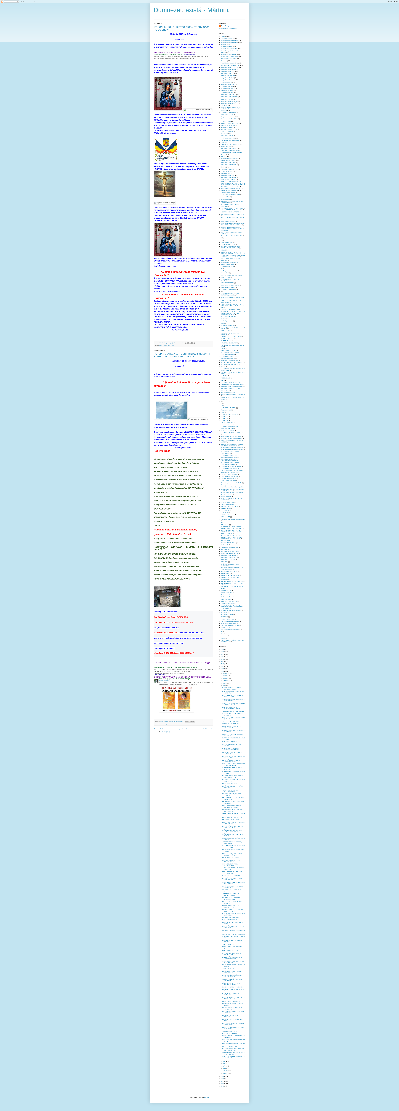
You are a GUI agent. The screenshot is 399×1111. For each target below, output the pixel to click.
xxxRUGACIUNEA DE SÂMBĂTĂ (230, 285)
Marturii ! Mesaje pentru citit (228, 54)
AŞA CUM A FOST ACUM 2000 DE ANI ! (232, 438)
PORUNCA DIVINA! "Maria (228, 543)
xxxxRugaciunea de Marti (228, 180)
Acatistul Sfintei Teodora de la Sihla (231, 436)
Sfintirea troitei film (226, 595)
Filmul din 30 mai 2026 (227, 502)
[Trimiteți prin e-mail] (186, 343)
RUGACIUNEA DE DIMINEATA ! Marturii (232, 386)
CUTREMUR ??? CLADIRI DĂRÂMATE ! (233, 934)
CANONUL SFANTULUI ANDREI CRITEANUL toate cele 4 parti (230, 460)
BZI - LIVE (223, 156)
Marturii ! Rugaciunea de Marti (229, 158)
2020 (222, 664)
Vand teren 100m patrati (227, 619)
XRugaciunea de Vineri (227, 266)
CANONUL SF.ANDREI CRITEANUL (231, 466)
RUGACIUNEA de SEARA (228, 560)
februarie (225, 1071)
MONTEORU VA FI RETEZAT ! (230, 951)
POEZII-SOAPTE (225, 540)
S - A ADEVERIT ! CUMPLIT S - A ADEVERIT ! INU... (231, 953)
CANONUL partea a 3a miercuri (230, 468)
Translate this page (189, 54)
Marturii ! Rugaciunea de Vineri (229, 262)
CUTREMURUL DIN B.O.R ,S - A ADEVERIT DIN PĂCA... (231, 894)
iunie (224, 1061)
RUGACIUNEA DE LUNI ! (228, 71)
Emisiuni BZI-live (225, 173)
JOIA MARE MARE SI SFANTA (229, 506)
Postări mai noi (158, 729)
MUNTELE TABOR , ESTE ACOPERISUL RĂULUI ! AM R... (232, 707)
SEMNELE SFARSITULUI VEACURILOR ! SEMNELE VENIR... (233, 704)
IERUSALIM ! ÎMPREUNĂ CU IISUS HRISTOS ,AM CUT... (232, 975)
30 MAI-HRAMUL (226, 121)
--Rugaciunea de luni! (227, 86)
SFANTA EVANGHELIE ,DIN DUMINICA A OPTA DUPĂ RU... (233, 700)
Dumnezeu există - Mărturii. (192, 10)
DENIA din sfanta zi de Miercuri (229, 364)
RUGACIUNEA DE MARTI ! (228, 95)
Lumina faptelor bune (227, 321)
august (225, 683)
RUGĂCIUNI (224, 562)
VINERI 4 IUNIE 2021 (227, 615)
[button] (181, 54)
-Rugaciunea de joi (226, 410)
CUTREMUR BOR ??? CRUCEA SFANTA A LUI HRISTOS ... (231, 806)
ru (221, 403)
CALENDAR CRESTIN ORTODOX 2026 (232, 450)
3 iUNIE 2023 (224, 416)
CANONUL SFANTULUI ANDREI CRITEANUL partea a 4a (230, 357)
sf (221, 238)
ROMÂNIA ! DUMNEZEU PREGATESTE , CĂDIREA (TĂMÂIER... (233, 764)
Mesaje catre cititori (226, 46)
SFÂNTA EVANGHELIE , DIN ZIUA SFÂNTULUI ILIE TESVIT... (231, 830)
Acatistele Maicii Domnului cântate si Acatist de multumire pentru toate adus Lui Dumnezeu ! (232, 228)
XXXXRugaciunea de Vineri (228, 623)
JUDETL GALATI (225, 378)
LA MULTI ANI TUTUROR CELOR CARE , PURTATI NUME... (233, 823)
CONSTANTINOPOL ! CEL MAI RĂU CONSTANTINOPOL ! (232, 910)
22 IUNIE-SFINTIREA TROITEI (229, 414)
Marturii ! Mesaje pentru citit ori (229, 63)
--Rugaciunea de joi (226, 82)
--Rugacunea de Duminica (228, 112)
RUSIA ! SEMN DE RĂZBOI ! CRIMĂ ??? (233, 1044)
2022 (222, 659)
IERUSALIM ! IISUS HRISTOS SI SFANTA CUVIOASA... (231, 688)
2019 (222, 666)
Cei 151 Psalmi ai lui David (228, 480)
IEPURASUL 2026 (226, 146)
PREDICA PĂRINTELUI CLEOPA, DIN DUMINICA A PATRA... (233, 1049)
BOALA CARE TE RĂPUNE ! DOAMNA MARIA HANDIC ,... (233, 1024)
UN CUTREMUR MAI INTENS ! (231, 820)
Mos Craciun (224, 134)
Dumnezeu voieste (226, 496)
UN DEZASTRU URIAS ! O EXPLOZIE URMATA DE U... (233, 798)
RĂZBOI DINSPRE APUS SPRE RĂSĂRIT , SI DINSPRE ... (231, 983)
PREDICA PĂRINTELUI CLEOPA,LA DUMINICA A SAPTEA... (232, 776)
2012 (222, 1086)
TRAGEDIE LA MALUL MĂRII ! (230, 724)
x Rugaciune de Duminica (228, 192)
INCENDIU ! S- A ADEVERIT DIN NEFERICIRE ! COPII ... (231, 898)
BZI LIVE (223, 250)
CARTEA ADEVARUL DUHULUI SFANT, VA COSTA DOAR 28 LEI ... (182, 677)
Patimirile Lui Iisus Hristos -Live (229, 547)
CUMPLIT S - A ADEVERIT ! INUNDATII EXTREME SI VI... (233, 753)
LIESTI (223, 380)
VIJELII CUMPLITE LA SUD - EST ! (232, 721)
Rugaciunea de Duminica (228, 221)
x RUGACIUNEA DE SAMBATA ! (230, 150)
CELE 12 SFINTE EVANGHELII (229, 360)
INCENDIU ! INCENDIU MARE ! (231, 917)
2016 (222, 1076)
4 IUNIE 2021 (224, 418)
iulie (224, 685)
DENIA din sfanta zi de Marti (228, 316)
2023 (222, 656)
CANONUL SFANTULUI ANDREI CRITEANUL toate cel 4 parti (230, 456)
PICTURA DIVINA (226, 331)
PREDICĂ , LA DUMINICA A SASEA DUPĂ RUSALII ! (232, 879)
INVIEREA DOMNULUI (227, 504)
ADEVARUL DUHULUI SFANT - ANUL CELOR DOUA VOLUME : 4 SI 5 (231, 247)
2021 (222, 661)
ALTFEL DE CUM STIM (227, 430)
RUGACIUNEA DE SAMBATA (229, 148)
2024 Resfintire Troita (227, 242)
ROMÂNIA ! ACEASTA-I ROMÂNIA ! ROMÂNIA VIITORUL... (232, 972)
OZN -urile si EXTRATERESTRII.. (230, 65)
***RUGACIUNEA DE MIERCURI (230, 144)
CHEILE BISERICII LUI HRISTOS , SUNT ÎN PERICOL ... (232, 842)
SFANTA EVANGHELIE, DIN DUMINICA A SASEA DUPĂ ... (233, 882)
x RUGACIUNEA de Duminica (229, 169)
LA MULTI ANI (224, 513)
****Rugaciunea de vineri (228, 138)
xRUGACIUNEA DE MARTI (228, 160)
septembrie (226, 680)
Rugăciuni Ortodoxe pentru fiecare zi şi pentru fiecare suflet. (232, 568)
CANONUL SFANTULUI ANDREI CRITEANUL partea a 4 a (230, 353)
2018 (222, 668)
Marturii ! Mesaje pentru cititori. (229, 42)
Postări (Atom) (166, 732)
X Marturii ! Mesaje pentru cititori (230, 123)
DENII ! (223, 366)
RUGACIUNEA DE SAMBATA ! (229, 101)
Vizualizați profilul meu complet (228, 28)
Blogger (206, 1097)
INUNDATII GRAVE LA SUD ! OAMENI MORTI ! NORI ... (233, 1012)
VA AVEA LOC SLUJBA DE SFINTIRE (231, 610)
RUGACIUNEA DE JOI (227, 73)
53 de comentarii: (178, 343)
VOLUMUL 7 (224, 617)
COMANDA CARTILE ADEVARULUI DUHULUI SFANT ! (231, 301)
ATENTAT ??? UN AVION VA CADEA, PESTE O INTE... (232, 734)
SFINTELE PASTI (225, 573)
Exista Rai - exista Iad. (227, 131)
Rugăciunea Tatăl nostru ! (228, 392)
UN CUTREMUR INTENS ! (229, 783)
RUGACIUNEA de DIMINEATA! (229, 558)
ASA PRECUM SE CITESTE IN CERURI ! (232, 433)
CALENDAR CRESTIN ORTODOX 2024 (232, 448)
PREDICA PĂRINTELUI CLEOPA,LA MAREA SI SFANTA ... (232, 827)
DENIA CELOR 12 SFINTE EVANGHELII (232, 362)
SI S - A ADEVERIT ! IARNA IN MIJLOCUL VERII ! (230, 864)
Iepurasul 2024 (225, 197)
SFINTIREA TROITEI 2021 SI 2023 (230, 575)
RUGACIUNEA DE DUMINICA (229, 97)
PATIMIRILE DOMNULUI (228, 325)
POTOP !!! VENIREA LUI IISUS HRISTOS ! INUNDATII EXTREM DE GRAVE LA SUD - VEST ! (182, 355)
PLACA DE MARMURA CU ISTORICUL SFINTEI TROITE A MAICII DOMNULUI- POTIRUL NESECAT (232, 532)
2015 (222, 1079)
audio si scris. (224, 627)
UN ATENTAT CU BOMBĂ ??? (230, 857)
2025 (222, 652)
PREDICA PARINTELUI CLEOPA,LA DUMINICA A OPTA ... (232, 696)
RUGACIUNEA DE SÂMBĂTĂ (229, 103)
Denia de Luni (225, 273)
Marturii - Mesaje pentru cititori (229, 56)
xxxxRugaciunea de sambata (229, 271)
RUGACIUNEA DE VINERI (228, 69)
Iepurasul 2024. (225, 199)
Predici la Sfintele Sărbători (228, 59)
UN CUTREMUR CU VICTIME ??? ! (232, 817)
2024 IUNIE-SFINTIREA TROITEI (230, 212)
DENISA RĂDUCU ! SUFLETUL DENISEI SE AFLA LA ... (231, 760)
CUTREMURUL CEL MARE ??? (231, 1001)
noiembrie (226, 676)
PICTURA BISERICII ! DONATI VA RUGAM (232, 218)
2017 (222, 671)
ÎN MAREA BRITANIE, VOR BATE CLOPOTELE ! (231, 794)
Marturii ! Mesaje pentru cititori (229, 40)
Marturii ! (223, 44)
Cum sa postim (225, 485)
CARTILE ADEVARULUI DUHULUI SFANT (233, 214)
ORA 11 (223, 323)
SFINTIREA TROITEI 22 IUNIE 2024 (231, 336)
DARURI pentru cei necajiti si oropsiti (231, 487)
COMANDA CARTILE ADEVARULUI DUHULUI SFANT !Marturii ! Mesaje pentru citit (233, 306)
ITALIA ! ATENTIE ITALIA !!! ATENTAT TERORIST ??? (232, 1008)
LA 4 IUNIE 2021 (225, 510)
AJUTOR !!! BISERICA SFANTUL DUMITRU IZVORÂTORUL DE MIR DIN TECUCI (233, 224)
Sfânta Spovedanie (226, 599)
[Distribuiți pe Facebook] (192, 343)
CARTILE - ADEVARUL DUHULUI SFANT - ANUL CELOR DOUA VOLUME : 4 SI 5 (233, 209)
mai (224, 1063)
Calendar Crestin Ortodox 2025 (229, 476)
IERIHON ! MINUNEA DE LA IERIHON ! (233, 987)
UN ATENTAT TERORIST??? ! (230, 1031)
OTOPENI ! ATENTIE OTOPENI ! (231, 876)
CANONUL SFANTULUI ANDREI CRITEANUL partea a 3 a (230, 294)
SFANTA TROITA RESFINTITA (229, 571)
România (223, 167)
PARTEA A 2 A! (225, 525)
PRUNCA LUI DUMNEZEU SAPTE (230, 382)
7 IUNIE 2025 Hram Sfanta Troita (230, 140)
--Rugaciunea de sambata (228, 80)
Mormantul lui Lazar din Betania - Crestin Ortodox (174, 52)
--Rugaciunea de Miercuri (228, 88)
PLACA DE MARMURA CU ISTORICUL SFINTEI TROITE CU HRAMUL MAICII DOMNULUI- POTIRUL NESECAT (232, 537)
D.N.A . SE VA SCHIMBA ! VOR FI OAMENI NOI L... (231, 994)
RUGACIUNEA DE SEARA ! (228, 555)
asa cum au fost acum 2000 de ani (230, 625)
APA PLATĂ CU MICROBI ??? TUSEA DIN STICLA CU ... (232, 927)
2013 (222, 1083)
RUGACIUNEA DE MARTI (228, 84)
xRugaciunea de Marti (227, 115)
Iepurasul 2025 (225, 142)
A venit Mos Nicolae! (226, 425)
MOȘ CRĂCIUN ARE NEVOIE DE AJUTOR (233, 519)
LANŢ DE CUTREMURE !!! (229, 1033)
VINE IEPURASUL (226, 341)
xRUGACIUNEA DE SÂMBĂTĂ (229, 190)
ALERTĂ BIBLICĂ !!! (228, 969)
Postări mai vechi (207, 729)
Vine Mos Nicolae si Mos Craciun (230, 621)
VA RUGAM (224, 612)
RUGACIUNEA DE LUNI (227, 175)
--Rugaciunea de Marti (227, 92)
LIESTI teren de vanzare (227, 515)
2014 (222, 1081)
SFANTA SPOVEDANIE (227, 264)
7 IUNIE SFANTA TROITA (228, 244)
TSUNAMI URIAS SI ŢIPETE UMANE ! (233, 711)
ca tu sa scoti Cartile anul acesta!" (230, 629)
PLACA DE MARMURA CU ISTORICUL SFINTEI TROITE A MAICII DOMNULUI (232, 527)
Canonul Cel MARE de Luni (228, 478)
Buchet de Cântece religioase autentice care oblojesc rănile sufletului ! (232, 445)
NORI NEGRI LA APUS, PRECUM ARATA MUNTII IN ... (231, 860)
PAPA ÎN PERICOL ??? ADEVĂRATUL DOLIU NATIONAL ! (233, 872)
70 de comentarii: (178, 721)
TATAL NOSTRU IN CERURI (229, 601)
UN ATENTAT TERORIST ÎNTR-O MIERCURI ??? (231, 727)
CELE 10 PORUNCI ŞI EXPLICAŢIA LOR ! (232, 297)
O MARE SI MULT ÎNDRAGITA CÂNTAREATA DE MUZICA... (231, 749)
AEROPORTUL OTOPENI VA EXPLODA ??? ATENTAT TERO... (233, 998)
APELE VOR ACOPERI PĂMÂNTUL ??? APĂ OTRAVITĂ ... (233, 1057)
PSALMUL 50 (224, 545)
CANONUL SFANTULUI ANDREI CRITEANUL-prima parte (230, 463)
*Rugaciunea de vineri (227, 99)
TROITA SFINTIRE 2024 (227, 603)
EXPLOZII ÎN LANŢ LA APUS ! (230, 742)
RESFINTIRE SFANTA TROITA (229, 553)
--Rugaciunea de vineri (227, 78)
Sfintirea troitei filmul (226, 597)
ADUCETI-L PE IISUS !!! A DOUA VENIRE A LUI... (231, 745)
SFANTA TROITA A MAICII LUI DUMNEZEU (233, 394)
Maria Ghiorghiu (164, 680)
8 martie (223, 348)
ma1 (222, 634)
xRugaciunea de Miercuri (228, 117)
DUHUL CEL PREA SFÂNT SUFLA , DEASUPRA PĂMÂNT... (232, 854)
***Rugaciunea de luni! (227, 90)
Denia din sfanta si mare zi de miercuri (231, 275)
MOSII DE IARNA (225, 277)
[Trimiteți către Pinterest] (194, 343)
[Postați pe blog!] (188, 343)
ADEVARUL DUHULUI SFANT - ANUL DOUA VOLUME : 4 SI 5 (231, 427)
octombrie (225, 678)
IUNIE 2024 (224, 376)
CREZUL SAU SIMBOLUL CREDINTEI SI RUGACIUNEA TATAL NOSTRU (232, 471)
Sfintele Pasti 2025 (226, 590)
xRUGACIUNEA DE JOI (227, 283)
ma (222, 268)
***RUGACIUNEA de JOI (228, 75)
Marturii (161, 345)
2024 (222, 412)
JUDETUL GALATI (226, 508)
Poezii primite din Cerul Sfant (229, 119)
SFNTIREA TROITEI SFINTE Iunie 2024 (232, 581)
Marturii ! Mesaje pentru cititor (229, 49)
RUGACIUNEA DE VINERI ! (228, 165)
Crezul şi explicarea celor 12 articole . (231, 483)
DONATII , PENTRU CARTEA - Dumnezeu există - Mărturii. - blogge (182, 663)
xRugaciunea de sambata (228, 125)
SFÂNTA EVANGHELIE (227, 339)
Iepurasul (223, 319)
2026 (222, 649)
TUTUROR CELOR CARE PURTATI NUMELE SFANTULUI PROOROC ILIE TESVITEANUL (232, 607)
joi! (221, 631)
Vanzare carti (224, 105)
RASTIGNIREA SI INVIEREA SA (230, 551)
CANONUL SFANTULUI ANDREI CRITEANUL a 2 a (230, 452)
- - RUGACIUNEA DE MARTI (229, 343)
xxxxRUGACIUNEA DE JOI (228, 408)
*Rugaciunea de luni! (227, 127)
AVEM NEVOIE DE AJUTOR (228, 351)
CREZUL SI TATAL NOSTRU (229, 474)
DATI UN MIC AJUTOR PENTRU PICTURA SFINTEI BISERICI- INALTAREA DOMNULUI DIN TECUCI (233, 313)
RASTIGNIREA (225, 549)
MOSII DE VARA (225, 517)
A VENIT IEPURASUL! (227, 423)
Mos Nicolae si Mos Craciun (229, 129)
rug (222, 406)
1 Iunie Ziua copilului (227, 171)
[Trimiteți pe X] (190, 343)
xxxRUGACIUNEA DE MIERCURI (230, 195)
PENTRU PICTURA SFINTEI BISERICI (231, 236)
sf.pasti (223, 638)
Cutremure (224, 61)
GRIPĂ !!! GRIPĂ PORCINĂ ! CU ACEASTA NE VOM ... (231, 790)
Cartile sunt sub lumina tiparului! (230, 309)
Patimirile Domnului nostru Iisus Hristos (232, 384)
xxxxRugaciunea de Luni (228, 287)
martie (224, 1068)
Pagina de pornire (183, 729)
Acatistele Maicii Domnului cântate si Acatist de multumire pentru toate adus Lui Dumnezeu (232, 109)
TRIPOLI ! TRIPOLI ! (227, 944)
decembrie (226, 673)
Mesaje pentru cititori (169, 345)
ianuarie (225, 1073)
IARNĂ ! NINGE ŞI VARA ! (229, 920)
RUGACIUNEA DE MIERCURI (229, 67)
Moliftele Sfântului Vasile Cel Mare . (231, 188)
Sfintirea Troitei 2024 (227, 593)
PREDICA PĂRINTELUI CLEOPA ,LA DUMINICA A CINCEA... (232, 957)
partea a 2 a (224, 636)
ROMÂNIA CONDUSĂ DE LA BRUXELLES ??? (230, 906)
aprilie (224, 1066)
